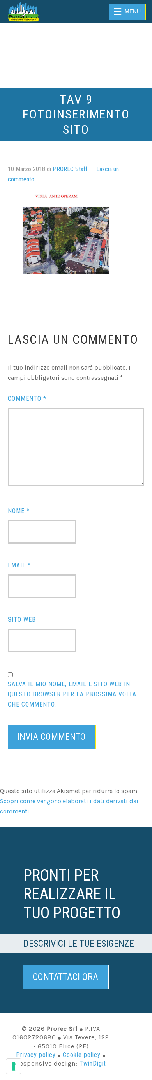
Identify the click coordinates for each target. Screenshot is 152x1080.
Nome (19, 511)
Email (19, 565)
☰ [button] (127, 11)
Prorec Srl (33, 11)
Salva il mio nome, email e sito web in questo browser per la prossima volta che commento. (72, 694)
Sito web (22, 619)
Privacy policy (36, 1054)
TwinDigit (93, 1063)
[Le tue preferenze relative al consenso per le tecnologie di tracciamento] (13, 1066)
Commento (27, 398)
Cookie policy (82, 1054)
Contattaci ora (65, 976)
